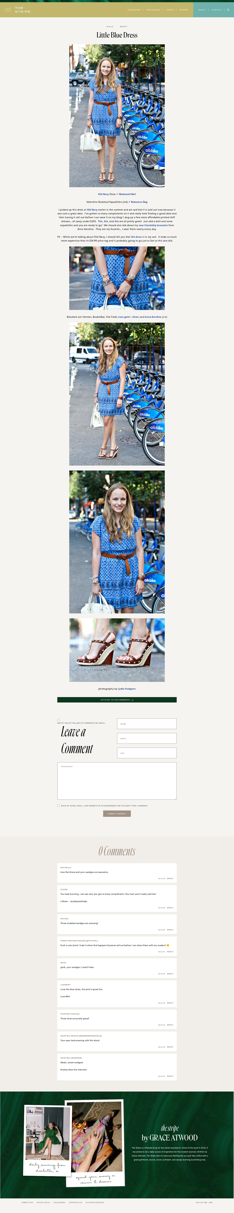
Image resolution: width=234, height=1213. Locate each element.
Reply (170, 878)
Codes (170, 10)
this (106, 221)
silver (135, 316)
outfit (123, 26)
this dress (136, 236)
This (100, 221)
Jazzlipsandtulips (78, 901)
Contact (217, 10)
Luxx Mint (65, 996)
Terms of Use (27, 1202)
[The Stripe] (22, 10)
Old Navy (103, 194)
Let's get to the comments (115, 700)
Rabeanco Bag (139, 201)
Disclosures (59, 1202)
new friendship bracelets (153, 225)
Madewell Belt (127, 194)
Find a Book (153, 10)
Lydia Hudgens (127, 688)
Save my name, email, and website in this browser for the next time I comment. (104, 805)
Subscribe (134, 10)
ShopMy (183, 10)
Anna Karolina (153, 316)
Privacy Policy (43, 1202)
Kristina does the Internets (73, 1069)
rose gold (124, 316)
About (202, 10)
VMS (205, 1202)
